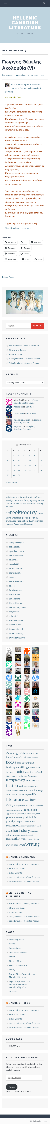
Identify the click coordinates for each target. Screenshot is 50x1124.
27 (35, 470)
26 (30, 470)
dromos (12, 577)
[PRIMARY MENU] (5, 3)
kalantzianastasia (22, 420)
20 (35, 465)
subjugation (12, 835)
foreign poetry (30, 500)
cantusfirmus (15, 573)
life (34, 794)
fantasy (20, 780)
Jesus (29, 794)
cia (30, 767)
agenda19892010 (16, 551)
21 (41, 465)
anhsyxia (13, 559)
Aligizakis (10, 497)
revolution (29, 821)
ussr (30, 839)
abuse (9, 753)
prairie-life (29, 817)
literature (16, 518)
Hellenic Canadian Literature (25, 22)
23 (14, 470)
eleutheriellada (16, 581)
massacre (30, 805)
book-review (32, 757)
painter (20, 813)
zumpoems (19, 413)
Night (13, 810)
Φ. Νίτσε (13, 991)
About (12, 943)
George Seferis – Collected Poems (24, 358)
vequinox (22, 75)
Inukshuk (28, 790)
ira (35, 790)
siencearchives (16, 620)
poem (37, 813)
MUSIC (8, 810)
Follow (12, 1087)
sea (19, 826)
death (18, 772)
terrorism (22, 835)
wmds (22, 844)
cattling (23, 767)
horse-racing (33, 786)
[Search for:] (18, 326)
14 (41, 460)
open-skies (30, 810)
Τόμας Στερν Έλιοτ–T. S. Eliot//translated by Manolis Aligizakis (19, 984)
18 (24, 465)
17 (19, 465)
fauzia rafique (15, 590)
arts (27, 753)
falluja (34, 776)
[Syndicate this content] (7, 857)
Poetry (12, 969)
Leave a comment (37, 75)
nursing (19, 810)
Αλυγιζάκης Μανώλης (23, 524)
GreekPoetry (9, 277)
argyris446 (14, 564)
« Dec (8, 482)
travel (24, 838)
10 (19, 460)
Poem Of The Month (18, 965)
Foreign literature (14, 500)
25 (24, 470)
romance (12, 825)
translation (22, 521)
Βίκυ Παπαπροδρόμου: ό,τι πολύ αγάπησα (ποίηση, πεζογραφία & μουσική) (23, 88)
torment (29, 835)
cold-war (36, 767)
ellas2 (12, 586)
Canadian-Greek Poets (30, 497)
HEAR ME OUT (15, 354)
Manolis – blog (20, 1003)
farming (30, 780)
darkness (9, 772)
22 (8, 470)
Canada (20, 762)
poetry (25, 518)
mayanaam (14, 611)
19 (30, 465)
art (17, 497)
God (20, 786)
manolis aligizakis (17, 607)
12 (30, 460)
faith (30, 776)
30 (14, 475)
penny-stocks (30, 813)
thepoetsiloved (16, 629)
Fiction (12, 956)
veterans (36, 839)
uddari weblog (16, 633)
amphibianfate (16, 555)
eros (8, 775)
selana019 (13, 616)
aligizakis (19, 753)
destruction (28, 772)
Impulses (30, 406)
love (27, 800)
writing (32, 844)
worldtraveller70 (17, 637)
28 (41, 470)
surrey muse (15, 624)
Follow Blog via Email (22, 1057)
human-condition (12, 790)
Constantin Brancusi (18, 952)
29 (8, 475)
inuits (21, 790)
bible (18, 757)
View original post (12, 228)
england (38, 772)
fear (37, 780)
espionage (22, 776)
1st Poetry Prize (16, 939)
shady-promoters (29, 826)
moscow (39, 805)
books (11, 762)
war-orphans (12, 845)
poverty (19, 817)
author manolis (16, 568)
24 (19, 470)
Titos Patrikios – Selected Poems (24, 363)
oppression (11, 813)
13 (35, 460)
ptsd (21, 821)
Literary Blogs (15, 961)
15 (8, 465)
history (25, 786)
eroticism (14, 776)
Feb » (14, 482)
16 (14, 465)
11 (24, 460)
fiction (12, 785)
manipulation (19, 805)
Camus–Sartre (15, 948)
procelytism (12, 821)
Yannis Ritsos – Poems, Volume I (24, 345)
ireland (14, 794)
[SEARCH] (44, 3)
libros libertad (16, 603)
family (10, 780)
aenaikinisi (14, 547)
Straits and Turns (17, 350)
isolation (23, 794)
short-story (20, 830)
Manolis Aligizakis (22, 857)
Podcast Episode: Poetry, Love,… (26, 401)
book (23, 757)
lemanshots (14, 598)
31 (19, 475)
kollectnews (14, 594)
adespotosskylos (16, 542)
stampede (34, 831)
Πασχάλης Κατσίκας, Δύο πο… (28, 421)
